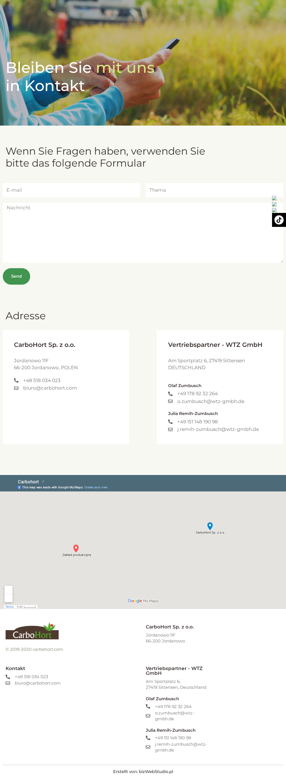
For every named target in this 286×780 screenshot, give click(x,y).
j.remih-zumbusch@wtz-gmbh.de (218, 429)
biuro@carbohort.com (50, 388)
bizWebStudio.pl (156, 771)
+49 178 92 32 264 (197, 393)
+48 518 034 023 (42, 380)
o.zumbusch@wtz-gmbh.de (210, 401)
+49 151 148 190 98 (197, 421)
